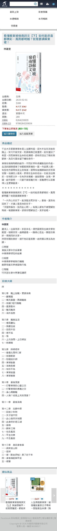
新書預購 (42, 11)
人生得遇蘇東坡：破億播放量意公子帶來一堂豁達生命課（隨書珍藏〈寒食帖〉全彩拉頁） (41, 508)
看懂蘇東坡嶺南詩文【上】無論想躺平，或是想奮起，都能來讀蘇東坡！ (15, 507)
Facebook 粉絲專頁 (10, 518)
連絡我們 (36, 518)
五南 (18, 96)
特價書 (14, 25)
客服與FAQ (26, 518)
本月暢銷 (42, 18)
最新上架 (14, 11)
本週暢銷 (14, 18)
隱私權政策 (47, 518)
